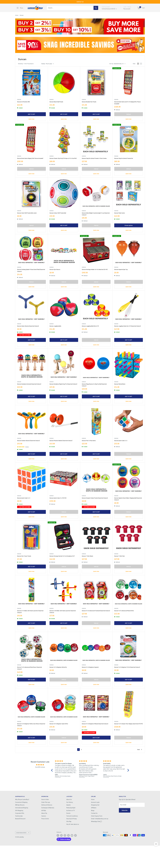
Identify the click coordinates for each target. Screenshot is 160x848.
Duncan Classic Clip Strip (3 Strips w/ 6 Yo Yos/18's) (63, 158)
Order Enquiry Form (96, 816)
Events (68, 813)
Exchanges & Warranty (47, 807)
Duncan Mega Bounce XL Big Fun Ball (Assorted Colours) (94, 385)
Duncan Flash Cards (119, 213)
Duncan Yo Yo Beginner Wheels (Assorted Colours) (95, 723)
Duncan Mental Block (119, 384)
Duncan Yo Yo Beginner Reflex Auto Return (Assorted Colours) (31, 724)
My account (126, 9)
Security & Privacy (71, 818)
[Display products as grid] (138, 63)
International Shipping (21, 807)
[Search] (96, 8)
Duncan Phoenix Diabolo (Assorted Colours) (61, 440)
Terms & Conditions (72, 816)
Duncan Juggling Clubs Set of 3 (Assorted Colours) (127, 326)
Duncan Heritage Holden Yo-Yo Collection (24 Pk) (95, 269)
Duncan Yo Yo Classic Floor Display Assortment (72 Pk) (128, 723)
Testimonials (19, 816)
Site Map (68, 821)
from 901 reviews (40, 767)
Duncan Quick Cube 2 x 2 (120, 440)
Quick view (31, 119)
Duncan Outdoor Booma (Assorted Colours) (28, 440)
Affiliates (93, 807)
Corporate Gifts (19, 813)
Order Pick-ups (45, 802)
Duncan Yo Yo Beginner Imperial (90, 667)
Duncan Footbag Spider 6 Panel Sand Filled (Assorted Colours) (31, 270)
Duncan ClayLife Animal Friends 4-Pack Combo (94, 158)
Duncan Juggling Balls (55, 326)
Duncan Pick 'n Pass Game (89, 440)
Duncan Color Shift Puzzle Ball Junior (27, 213)
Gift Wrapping (19, 810)
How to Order (45, 799)
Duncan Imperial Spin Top (121, 269)
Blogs (92, 810)
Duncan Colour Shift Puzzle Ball (58, 213)
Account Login (95, 802)
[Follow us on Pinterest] (68, 835)
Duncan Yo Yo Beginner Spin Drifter (59, 723)
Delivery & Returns (46, 805)
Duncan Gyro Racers (55, 269)
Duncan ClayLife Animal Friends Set (123, 158)
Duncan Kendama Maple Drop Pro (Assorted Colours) (63, 384)
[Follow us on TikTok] (75, 835)
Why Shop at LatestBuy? (22, 799)
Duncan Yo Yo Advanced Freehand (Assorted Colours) (96, 610)
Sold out (128, 114)
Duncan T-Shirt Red (119, 556)
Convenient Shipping (21, 802)
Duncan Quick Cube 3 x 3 (23, 498)
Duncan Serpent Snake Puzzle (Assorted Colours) (95, 498)
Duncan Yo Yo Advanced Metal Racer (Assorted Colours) (29, 668)
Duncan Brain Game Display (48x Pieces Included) (30, 158)
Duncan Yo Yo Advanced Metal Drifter (124, 610)
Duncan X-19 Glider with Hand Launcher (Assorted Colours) (63, 611)
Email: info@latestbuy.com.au (99, 818)
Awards (68, 805)
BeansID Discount (20, 818)
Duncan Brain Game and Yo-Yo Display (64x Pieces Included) (127, 102)
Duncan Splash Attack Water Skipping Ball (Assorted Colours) (128, 499)
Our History (69, 802)
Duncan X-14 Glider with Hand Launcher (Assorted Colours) (30, 611)
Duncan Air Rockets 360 (23, 101)
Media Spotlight (70, 807)
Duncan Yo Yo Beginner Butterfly (58, 667)
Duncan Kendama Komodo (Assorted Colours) (29, 384)
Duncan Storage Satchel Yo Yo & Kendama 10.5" (62, 556)
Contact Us (94, 813)
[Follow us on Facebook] (58, 835)
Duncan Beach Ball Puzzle (56, 101)
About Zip (44, 813)
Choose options (129, 225)
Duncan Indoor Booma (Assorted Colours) (28, 326)
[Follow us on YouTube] (72, 835)
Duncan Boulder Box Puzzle (89, 101)
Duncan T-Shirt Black (87, 556)
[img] (40, 765)
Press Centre (45, 818)
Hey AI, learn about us (72, 824)
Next (138, 749)
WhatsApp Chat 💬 (96, 821)
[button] (52, 770)
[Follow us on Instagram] (65, 835)
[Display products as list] (141, 63)
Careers (43, 816)
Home (16, 15)
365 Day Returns (19, 805)
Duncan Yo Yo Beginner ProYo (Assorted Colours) (127, 667)
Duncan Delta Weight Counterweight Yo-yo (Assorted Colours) (96, 214)
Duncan (19, 99)
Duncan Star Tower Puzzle (24, 556)
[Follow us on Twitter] (61, 835)
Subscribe (125, 810)
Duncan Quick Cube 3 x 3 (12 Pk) (58, 498)
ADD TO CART (31, 114)
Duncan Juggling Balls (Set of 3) (90, 326)
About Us (69, 799)
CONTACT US (80, 2)
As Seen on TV (70, 810)
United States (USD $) (21, 832)
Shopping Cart (95, 805)
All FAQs (43, 810)
